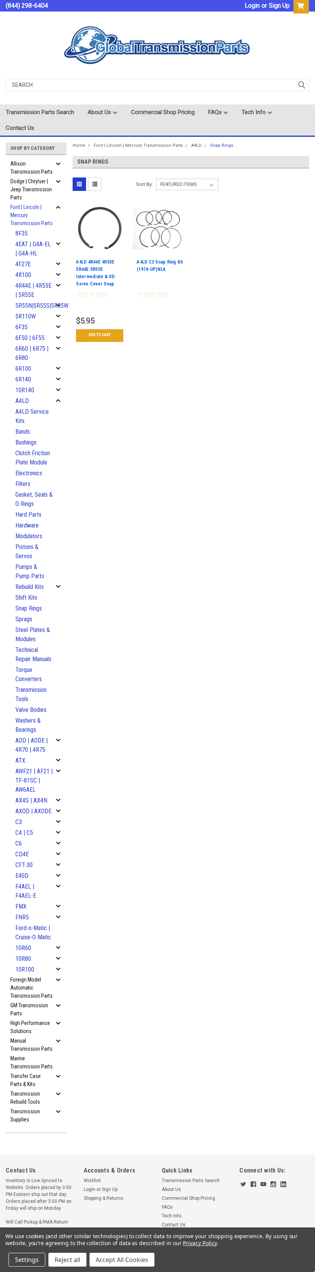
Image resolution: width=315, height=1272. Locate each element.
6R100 (23, 368)
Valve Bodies (30, 709)
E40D (21, 875)
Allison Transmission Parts (31, 168)
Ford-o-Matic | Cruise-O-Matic (33, 932)
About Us (100, 112)
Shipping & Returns (103, 1198)
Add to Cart (100, 335)
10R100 (24, 969)
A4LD (22, 401)
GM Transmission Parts (29, 1009)
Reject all (67, 1259)
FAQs (215, 112)
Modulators (28, 536)
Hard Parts (28, 514)
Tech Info (254, 112)
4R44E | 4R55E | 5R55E (33, 290)
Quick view (99, 251)
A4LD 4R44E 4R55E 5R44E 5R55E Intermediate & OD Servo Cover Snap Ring (95, 274)
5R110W (25, 316)
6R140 (23, 379)
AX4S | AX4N (31, 800)
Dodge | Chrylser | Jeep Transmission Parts (31, 189)
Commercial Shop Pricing (163, 112)
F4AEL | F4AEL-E (25, 891)
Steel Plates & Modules (32, 634)
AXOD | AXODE (33, 811)
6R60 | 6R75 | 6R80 (31, 353)
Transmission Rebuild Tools (25, 1098)
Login (252, 5)
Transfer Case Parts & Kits (25, 1080)
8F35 (21, 233)
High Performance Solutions (30, 1027)
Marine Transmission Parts (31, 1062)
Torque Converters (28, 674)
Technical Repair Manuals (33, 654)
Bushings (25, 442)
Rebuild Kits (29, 586)
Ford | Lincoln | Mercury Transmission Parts (31, 215)
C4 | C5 (24, 832)
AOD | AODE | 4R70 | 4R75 (31, 745)
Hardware (27, 525)
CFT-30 (24, 865)
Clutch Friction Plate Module (32, 457)
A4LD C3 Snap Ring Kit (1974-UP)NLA (160, 265)
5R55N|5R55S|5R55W (36, 305)
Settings (27, 1259)
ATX (20, 760)
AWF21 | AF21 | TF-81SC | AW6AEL (34, 780)
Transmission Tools (30, 694)
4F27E (23, 264)
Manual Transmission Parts (31, 1045)
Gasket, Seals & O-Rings (34, 499)
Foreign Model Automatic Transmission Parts (31, 988)
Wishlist (92, 1180)
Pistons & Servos (26, 551)
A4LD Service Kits (32, 416)
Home (79, 145)
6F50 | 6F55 (30, 338)
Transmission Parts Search (40, 112)
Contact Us (20, 127)
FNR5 (22, 917)
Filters (22, 484)
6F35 (21, 327)
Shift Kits (26, 597)
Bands (22, 431)
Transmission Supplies (25, 1115)
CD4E (22, 854)
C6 (18, 843)
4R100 (23, 275)
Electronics (28, 473)
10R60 (23, 948)
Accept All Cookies (122, 1259)
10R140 (24, 390)
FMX (21, 906)
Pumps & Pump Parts (29, 571)
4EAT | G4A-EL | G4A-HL (33, 248)
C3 (18, 822)
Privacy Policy (199, 1243)
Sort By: (144, 184)
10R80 (23, 958)
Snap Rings (28, 608)
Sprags (23, 619)
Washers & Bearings (28, 725)
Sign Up (279, 5)
